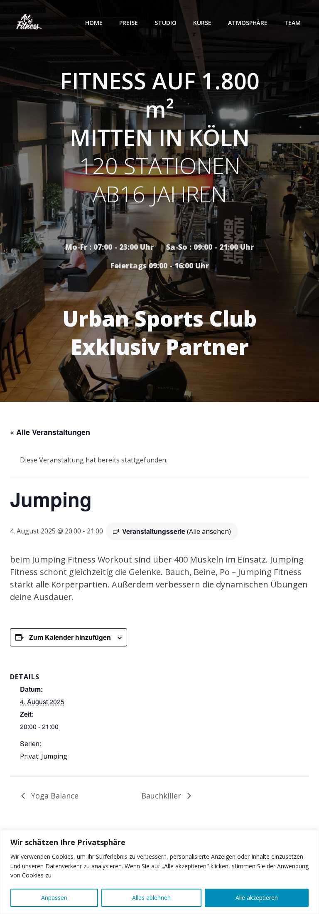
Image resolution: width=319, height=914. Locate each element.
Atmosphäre (247, 23)
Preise (128, 23)
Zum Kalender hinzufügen (70, 637)
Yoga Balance (54, 796)
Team (292, 23)
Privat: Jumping (43, 756)
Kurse (202, 23)
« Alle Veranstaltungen (50, 432)
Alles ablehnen (151, 898)
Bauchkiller (162, 796)
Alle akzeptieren (257, 898)
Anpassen (54, 898)
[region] (159, 872)
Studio (166, 23)
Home (94, 23)
